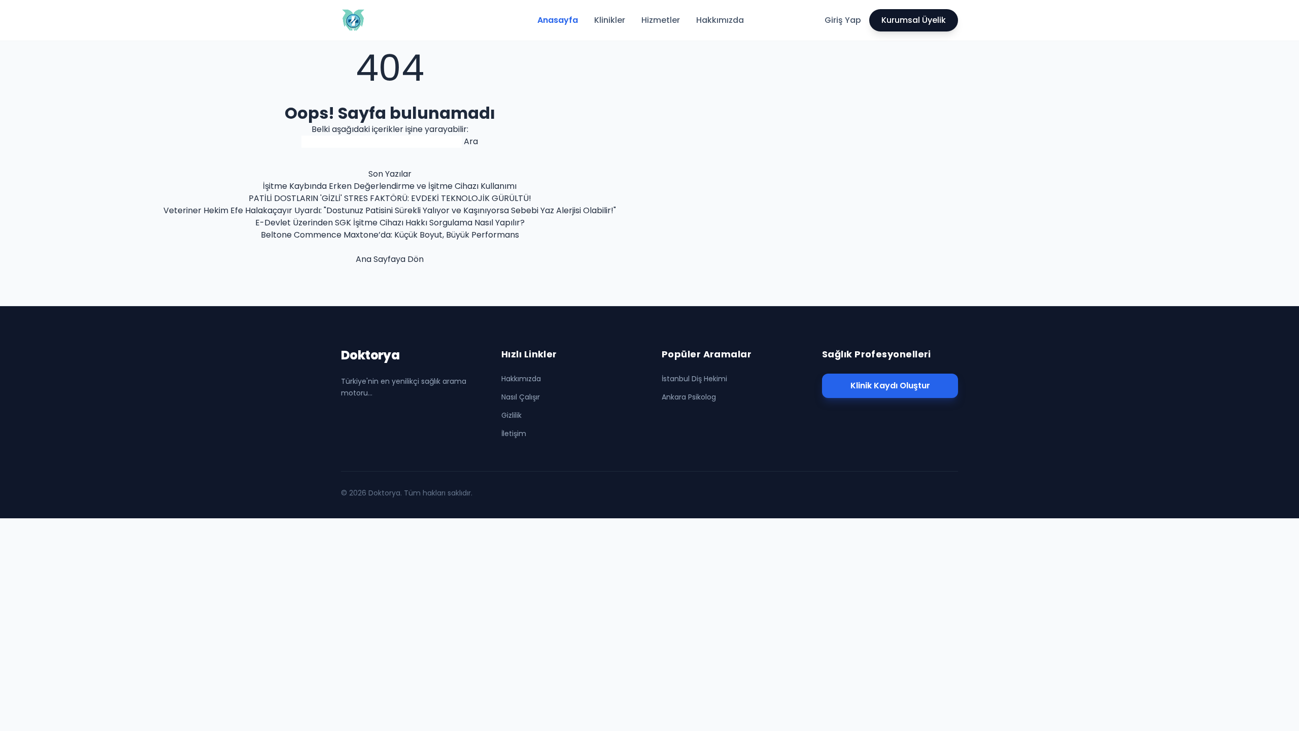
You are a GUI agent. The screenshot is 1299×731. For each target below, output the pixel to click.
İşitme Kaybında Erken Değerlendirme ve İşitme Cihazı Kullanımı (390, 186)
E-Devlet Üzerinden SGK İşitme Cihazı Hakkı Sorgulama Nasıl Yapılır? (390, 222)
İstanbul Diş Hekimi (694, 379)
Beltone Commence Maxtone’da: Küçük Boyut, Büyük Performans (390, 235)
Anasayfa (557, 20)
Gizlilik (511, 415)
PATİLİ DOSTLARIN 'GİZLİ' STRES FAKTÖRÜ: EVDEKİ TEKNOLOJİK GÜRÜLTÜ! (390, 198)
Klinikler (609, 20)
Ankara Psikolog (689, 397)
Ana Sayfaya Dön (390, 259)
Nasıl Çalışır (520, 397)
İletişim (513, 433)
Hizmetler (660, 20)
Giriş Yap (843, 20)
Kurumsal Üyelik (913, 20)
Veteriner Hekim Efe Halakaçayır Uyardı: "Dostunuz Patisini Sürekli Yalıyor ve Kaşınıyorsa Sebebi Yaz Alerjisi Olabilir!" (389, 210)
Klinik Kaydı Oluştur (890, 385)
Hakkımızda (720, 20)
